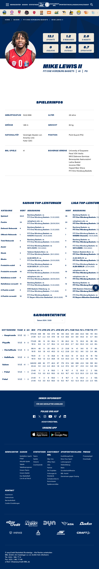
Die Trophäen (51, 470)
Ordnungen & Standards (51, 474)
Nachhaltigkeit (82, 4)
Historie (36, 462)
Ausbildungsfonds (67, 456)
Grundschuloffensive (68, 470)
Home (7, 20)
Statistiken (33, 4)
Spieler (35, 459)
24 (21, 222)
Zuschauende (37, 465)
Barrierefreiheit (10, 500)
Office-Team (51, 462)
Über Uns (50, 459)
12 (20, 284)
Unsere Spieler (25, 473)
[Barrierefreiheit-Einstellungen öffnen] (96, 288)
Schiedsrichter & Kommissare (53, 480)
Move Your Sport (66, 459)
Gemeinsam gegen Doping (70, 476)
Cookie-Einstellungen (12, 503)
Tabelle (22, 464)
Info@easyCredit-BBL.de (20, 561)
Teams (35, 456)
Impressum (9, 494)
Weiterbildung (65, 465)
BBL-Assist (64, 473)
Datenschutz (9, 497)
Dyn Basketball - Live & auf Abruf (25, 477)
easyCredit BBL (54, 4)
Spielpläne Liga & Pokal (26, 457)
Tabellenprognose (26, 467)
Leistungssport (66, 462)
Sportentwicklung (67, 4)
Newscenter (15, 4)
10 (21, 271)
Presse (86, 451)
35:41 (22, 216)
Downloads (87, 459)
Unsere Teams (24, 470)
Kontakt (9, 490)
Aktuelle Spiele (25, 461)
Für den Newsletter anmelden (49, 404)
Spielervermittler (52, 484)
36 (66, 216)
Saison (25, 4)
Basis (62, 467)
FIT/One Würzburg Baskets (35, 20)
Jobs (48, 465)
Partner (49, 467)
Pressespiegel (87, 456)
